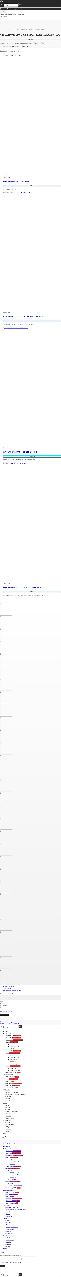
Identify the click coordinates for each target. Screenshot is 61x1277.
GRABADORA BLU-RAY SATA (16, 181)
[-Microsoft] (6, 778)
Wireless (8, 1109)
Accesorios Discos (12, 1087)
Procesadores (13, 1035)
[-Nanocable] (6, 816)
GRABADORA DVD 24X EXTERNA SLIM (21, 452)
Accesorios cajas (14, 1064)
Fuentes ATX (13, 1068)
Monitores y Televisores (12, 1092)
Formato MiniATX (14, 1057)
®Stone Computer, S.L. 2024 (6, 993)
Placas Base (13, 1037)
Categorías (7, 1031)
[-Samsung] (6, 879)
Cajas (13, 1053)
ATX (11, 1055)
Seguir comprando (4, 1015)
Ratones (8, 1098)
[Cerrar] (0, 1003)
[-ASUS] (6, 627)
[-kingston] (6, 740)
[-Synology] (6, 905)
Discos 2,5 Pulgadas (15, 1046)
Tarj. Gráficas (13, 1051)
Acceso (2, 1266)
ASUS (8, 1122)
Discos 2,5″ (14, 1083)
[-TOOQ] (6, 917)
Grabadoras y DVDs (15, 29)
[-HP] (6, 702)
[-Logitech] (6, 766)
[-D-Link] (6, 677)
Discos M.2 (12, 1048)
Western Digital (10, 1124)
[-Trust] (6, 955)
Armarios (8, 1116)
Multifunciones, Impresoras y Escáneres (16, 1094)
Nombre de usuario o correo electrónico (10, 1255)
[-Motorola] (6, 803)
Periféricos (7, 1090)
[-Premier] (6, 841)
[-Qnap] (6, 854)
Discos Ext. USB (12, 1077)
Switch (8, 1105)
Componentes (7, 29)
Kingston (8, 1127)
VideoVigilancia (10, 1113)
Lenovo (8, 1131)
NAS (12, 1079)
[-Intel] (6, 715)
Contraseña (3, 1259)
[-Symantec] (6, 892)
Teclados (8, 1096)
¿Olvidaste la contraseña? (14, 1262)
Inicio (1, 29)
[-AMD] (6, 614)
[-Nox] (6, 829)
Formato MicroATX (15, 1059)
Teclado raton (9, 1100)
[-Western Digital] (6, 968)
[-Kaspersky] (6, 728)
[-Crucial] (6, 665)
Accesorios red (10, 1118)
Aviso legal (8, 988)
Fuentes (13, 1066)
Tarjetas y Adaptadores (12, 1111)
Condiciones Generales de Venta (13, 990)
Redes (5, 1103)
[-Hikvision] (6, 690)
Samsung (8, 1129)
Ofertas (6, 1133)
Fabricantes (7, 1120)
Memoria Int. (14, 1040)
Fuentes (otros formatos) (16, 1070)
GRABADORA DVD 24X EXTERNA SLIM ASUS (23, 317)
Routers (8, 1107)
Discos (12, 1042)
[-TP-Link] (6, 942)
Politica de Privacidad (9, 986)
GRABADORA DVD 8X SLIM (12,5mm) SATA (22, 587)
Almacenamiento (9, 1074)
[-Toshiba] (6, 930)
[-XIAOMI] (6, 980)
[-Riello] (6, 867)
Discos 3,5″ (12, 1044)
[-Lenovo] (6, 753)
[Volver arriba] (1, 1018)
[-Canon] (6, 652)
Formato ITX (13, 1061)
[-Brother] (6, 639)
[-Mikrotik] (6, 791)
